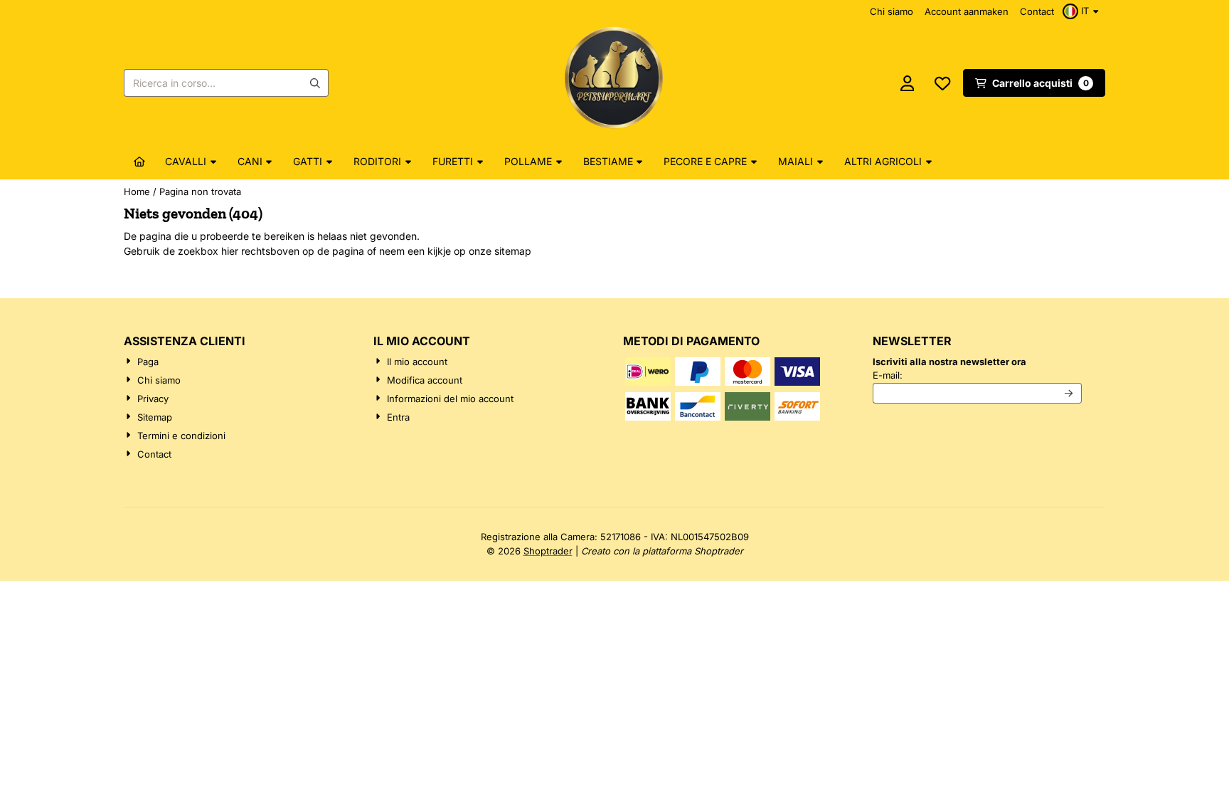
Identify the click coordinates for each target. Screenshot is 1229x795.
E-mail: (977, 375)
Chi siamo (891, 11)
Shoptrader (548, 551)
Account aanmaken (967, 11)
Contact (1037, 11)
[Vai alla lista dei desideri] (942, 83)
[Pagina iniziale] (139, 161)
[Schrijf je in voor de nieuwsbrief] (1069, 393)
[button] (1082, 11)
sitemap (512, 251)
